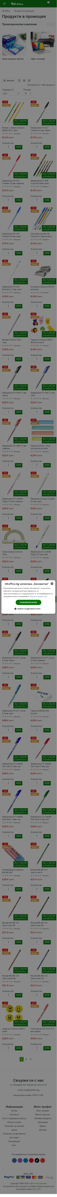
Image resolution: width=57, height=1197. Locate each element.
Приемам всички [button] (28, 602)
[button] (28, 608)
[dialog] (28, 597)
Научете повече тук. (38, 596)
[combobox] (52, 583)
